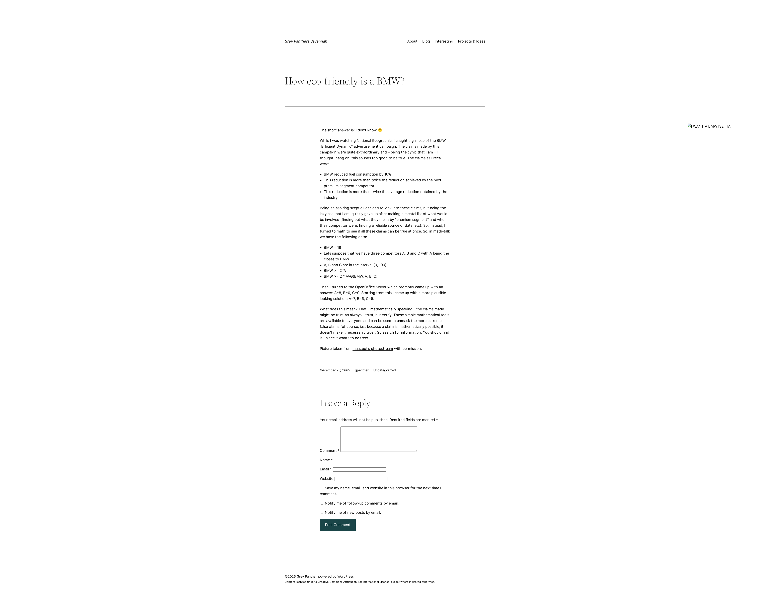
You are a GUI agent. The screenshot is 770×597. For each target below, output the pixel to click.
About (412, 41)
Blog (426, 41)
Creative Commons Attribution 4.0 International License (353, 581)
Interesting (444, 41)
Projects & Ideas (471, 41)
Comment (329, 450)
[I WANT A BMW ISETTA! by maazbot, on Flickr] (710, 126)
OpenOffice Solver (370, 287)
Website (326, 478)
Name (326, 460)
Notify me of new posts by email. (353, 512)
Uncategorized (384, 370)
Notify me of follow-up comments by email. (362, 503)
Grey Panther (306, 576)
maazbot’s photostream (373, 348)
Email (326, 469)
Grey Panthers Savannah (306, 41)
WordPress (345, 576)
